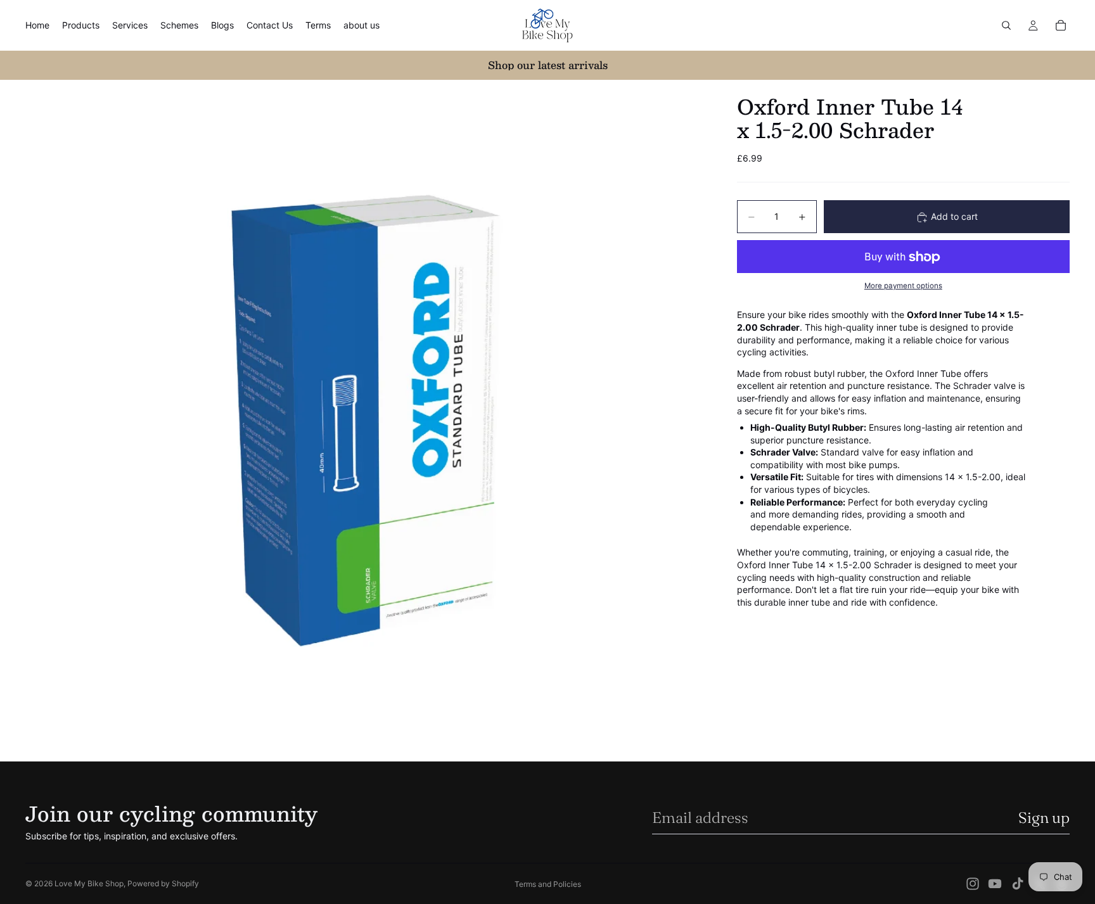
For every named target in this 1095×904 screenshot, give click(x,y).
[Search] (1006, 25)
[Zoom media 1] (366, 420)
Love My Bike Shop (89, 883)
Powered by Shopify (163, 883)
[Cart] (1061, 25)
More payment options (903, 285)
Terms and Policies (548, 884)
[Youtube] (994, 883)
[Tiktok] (1017, 883)
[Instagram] (972, 883)
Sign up (1044, 817)
